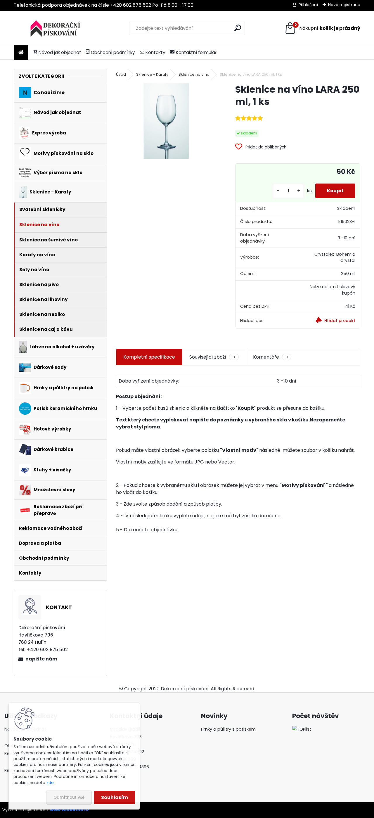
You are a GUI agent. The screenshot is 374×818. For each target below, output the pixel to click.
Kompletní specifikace (149, 357)
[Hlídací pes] (328, 321)
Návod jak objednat (60, 52)
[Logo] (54, 28)
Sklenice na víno (194, 74)
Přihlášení (308, 5)
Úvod (121, 74)
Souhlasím (114, 797)
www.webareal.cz (69, 810)
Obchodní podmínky (113, 52)
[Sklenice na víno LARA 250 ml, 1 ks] (166, 121)
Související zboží (212, 357)
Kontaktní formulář (196, 52)
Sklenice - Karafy (152, 74)
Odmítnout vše (68, 797)
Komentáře (270, 357)
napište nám (41, 659)
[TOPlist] (301, 729)
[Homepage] (21, 52)
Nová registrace (344, 5)
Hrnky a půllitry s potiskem (228, 729)
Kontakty (155, 52)
